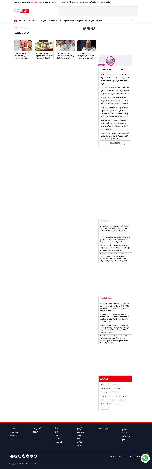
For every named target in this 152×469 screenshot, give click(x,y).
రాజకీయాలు (14, 432)
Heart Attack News (106, 396)
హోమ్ (17, 28)
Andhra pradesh (106, 389)
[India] (132, 21)
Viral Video (118, 389)
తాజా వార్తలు (103, 428)
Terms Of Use (122, 457)
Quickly (23, 21)
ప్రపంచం (59, 21)
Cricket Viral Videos (122, 396)
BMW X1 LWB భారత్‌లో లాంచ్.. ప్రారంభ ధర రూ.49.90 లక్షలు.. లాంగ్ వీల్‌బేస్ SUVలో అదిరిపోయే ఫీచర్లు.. (76, 2)
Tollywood (121, 400)
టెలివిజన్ (35, 432)
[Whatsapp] (93, 28)
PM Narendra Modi (107, 404)
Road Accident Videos (107, 400)
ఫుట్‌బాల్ (57, 439)
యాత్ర (79, 435)
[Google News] (31, 456)
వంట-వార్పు (80, 432)
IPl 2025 (114, 393)
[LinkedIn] (27, 456)
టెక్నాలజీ (66, 21)
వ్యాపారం (99, 21)
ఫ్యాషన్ (79, 439)
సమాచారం (13, 435)
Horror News (105, 408)
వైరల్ (93, 21)
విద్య (11, 439)
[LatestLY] (21, 11)
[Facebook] (84, 28)
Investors (139, 457)
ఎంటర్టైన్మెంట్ (79, 21)
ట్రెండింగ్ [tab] (123, 70)
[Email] (35, 456)
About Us (113, 457)
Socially (36, 21)
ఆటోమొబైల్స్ (126, 436)
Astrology (119, 404)
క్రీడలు (72, 21)
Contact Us (131, 457)
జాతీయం (52, 21)
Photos (124, 443)
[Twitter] (88, 28)
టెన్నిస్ (57, 435)
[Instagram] (23, 456)
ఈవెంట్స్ (79, 445)
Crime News (104, 393)
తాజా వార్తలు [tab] (107, 70)
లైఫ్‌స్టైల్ (87, 21)
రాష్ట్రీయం (44, 21)
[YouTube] (19, 456)
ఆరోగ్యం (79, 442)
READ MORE (115, 143)
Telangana (115, 385)
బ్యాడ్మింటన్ (58, 442)
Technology (104, 385)
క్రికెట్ (56, 432)
